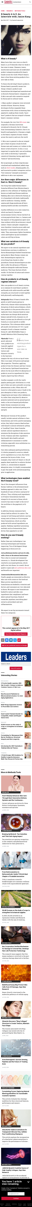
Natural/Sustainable (8, 907)
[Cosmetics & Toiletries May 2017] (16, 621)
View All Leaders (16, 668)
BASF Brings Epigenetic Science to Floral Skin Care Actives (11, 705)
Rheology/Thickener (8, 1088)
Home (3, 11)
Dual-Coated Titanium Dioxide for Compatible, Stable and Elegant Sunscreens (12, 716)
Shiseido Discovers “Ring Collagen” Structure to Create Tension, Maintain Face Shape (15, 1023)
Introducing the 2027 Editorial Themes (11, 747)
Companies (3, 752)
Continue (16, 1198)
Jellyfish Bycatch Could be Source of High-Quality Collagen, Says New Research (15, 1170)
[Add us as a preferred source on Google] (19, 640)
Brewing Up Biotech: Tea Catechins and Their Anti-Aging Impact (14, 835)
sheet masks (10, 168)
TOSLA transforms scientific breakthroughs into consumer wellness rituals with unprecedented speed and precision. (15, 882)
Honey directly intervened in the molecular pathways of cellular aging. (15, 993)
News (2, 743)
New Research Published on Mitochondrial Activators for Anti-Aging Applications (12, 696)
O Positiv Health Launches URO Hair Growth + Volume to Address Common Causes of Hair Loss (12, 685)
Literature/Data (7, 830)
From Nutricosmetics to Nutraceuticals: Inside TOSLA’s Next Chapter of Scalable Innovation (15, 874)
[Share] (7, 640)
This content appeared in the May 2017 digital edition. (16, 629)
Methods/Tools (20, 11)
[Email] (2, 640)
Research (10, 11)
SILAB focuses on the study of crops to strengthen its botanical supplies (12, 726)
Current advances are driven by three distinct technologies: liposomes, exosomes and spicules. (15, 805)
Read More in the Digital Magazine (16, 634)
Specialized (5, 792)
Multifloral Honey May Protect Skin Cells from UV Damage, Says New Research (14, 987)
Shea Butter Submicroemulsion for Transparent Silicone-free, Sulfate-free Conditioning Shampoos (14, 1132)
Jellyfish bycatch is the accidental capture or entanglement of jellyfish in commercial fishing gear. (15, 1178)
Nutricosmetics (4, 681)
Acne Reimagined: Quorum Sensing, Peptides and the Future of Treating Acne (15, 1062)
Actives (3, 691)
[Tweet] (15, 640)
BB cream (23, 122)
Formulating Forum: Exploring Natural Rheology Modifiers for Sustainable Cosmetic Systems (15, 1093)
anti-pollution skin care (22, 568)
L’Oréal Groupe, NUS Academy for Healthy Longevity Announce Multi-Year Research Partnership (12, 757)
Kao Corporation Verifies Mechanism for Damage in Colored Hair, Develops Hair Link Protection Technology (15, 949)
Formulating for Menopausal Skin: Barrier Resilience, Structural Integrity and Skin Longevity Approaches (12, 737)
